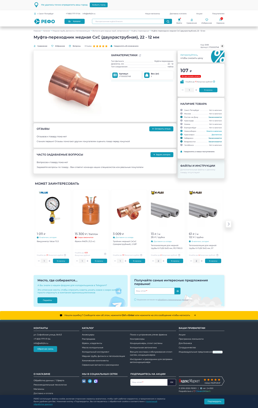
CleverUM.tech (203, 391)
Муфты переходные (140, 31)
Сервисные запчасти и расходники (100, 365)
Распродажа (88, 339)
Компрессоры (137, 339)
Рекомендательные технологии (50, 385)
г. (45, 14)
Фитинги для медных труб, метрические (110, 31)
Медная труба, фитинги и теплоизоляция (71, 31)
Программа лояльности (191, 339)
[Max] (96, 381)
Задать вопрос (162, 154)
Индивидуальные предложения (200, 352)
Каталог (77, 21)
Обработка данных (44, 380)
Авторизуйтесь (188, 54)
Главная (37, 31)
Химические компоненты (95, 360)
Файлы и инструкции (197, 165)
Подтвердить (214, 401)
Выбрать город (98, 5)
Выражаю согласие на (163, 300)
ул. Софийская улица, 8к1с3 (48, 334)
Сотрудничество (187, 347)
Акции (199, 14)
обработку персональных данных (173, 300)
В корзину (208, 90)
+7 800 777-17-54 (73, 14)
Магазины (39, 389)
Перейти (47, 300)
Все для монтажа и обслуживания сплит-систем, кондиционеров (151, 353)
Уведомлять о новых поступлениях (199, 152)
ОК (171, 382)
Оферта (60, 380)
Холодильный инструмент (95, 352)
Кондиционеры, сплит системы (146, 343)
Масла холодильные (92, 347)
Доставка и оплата (178, 14)
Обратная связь (45, 349)
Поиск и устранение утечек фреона (148, 334)
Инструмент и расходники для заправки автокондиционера (151, 360)
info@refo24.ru (89, 14)
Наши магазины (152, 14)
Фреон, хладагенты (92, 343)
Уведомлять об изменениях (126, 46)
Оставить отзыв (161, 129)
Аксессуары (88, 334)
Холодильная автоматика (143, 347)
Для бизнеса (185, 343)
